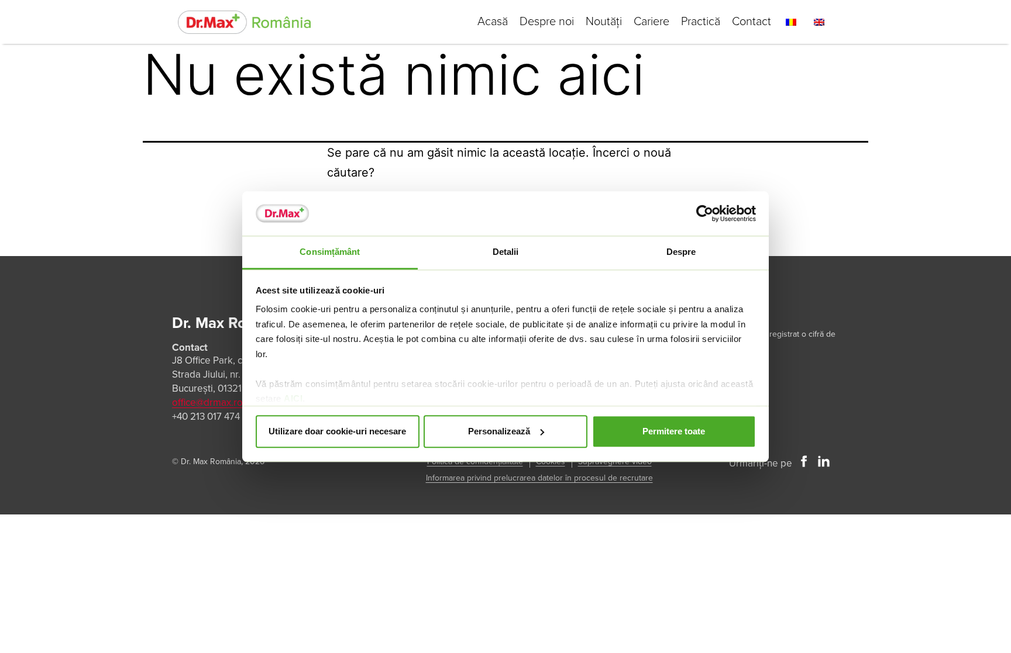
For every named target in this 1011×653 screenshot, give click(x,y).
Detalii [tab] (506, 252)
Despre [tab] (681, 252)
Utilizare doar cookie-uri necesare (337, 431)
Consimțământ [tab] (330, 252)
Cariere (651, 22)
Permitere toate (673, 431)
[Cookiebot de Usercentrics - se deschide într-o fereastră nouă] (705, 213)
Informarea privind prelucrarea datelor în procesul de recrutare (539, 478)
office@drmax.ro (207, 402)
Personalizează (499, 431)
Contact (751, 22)
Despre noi (547, 22)
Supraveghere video (615, 462)
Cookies (550, 462)
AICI (293, 399)
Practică (700, 22)
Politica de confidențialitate (475, 462)
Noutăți (604, 22)
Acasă (492, 22)
